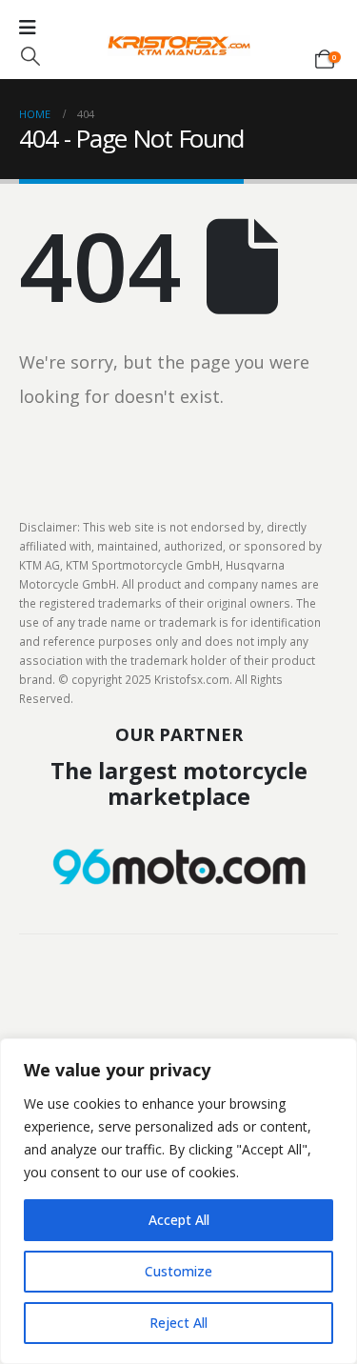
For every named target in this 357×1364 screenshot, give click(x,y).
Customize (178, 1271)
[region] (178, 1201)
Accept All (179, 1220)
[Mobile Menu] (27, 27)
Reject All (178, 1323)
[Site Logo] (179, 45)
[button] (30, 56)
